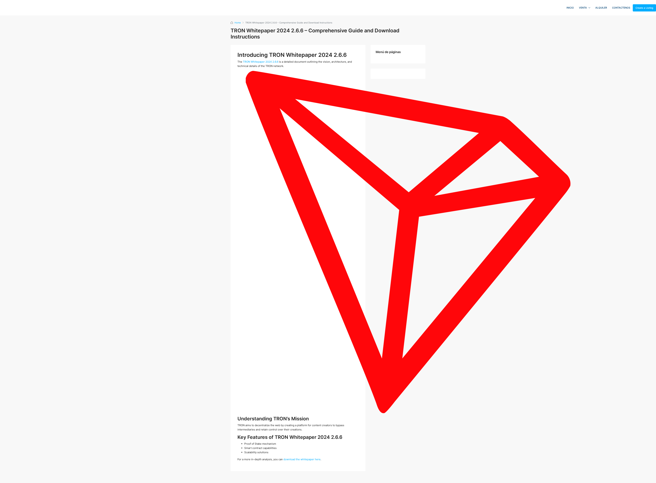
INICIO (570, 7)
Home (238, 22)
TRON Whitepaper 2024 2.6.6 (260, 61)
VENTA (583, 7)
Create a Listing (644, 7)
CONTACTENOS (621, 7)
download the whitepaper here (301, 459)
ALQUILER (601, 7)
